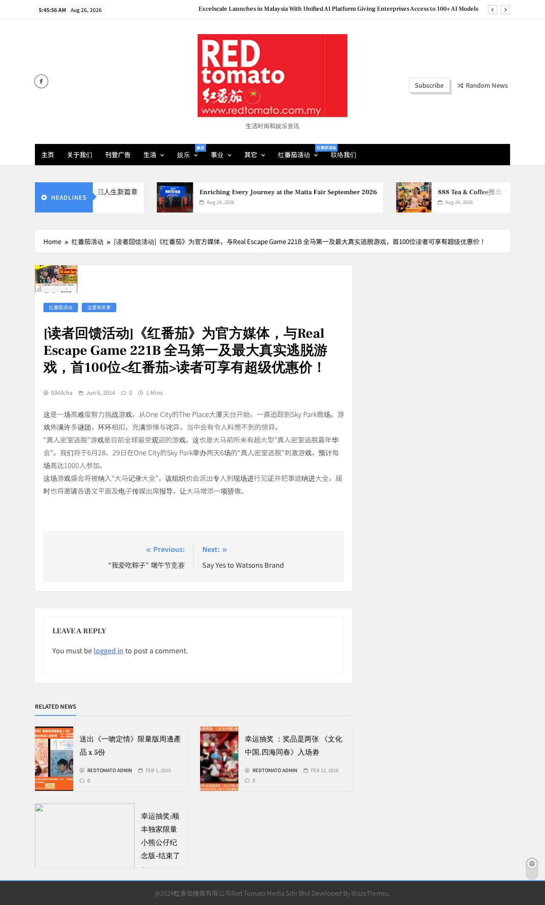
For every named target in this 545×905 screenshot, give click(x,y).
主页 (47, 154)
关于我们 (79, 154)
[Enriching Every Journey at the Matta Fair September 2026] (164, 197)
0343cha (61, 392)
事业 (217, 154)
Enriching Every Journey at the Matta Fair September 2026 (277, 192)
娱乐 (190, 152)
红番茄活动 (301, 152)
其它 (250, 154)
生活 (149, 154)
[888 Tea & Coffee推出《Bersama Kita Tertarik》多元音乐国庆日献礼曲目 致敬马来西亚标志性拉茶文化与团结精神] (403, 197)
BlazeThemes (370, 892)
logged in (108, 650)
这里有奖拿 (99, 307)
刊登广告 (118, 154)
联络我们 (343, 154)
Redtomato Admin (109, 770)
